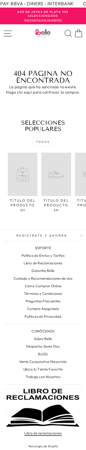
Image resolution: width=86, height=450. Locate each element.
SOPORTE (43, 248)
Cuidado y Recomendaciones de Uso (43, 278)
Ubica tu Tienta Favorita (43, 369)
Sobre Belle (43, 339)
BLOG (43, 354)
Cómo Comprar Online (43, 286)
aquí (28, 92)
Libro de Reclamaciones (43, 263)
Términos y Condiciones (43, 293)
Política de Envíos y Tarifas (43, 255)
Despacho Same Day (43, 346)
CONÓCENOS (43, 331)
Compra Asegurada (43, 308)
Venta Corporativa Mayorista (43, 361)
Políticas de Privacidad (43, 316)
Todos (43, 142)
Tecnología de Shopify (43, 446)
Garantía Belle (43, 270)
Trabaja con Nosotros (43, 377)
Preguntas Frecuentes (43, 301)
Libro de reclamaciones (43, 433)
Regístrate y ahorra (42, 235)
